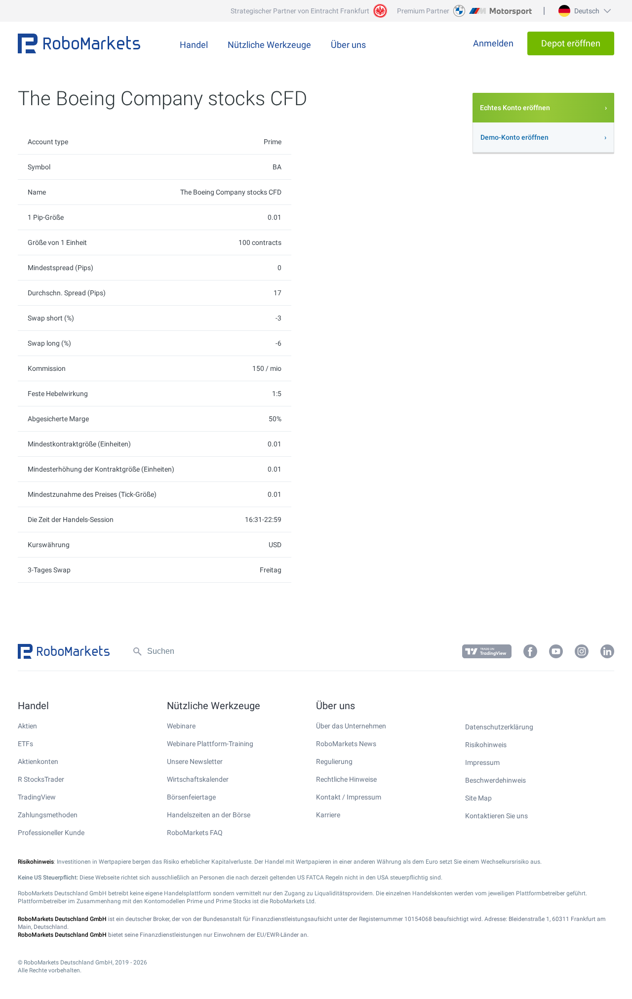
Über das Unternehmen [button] (351, 726)
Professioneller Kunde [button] (51, 833)
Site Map (478, 798)
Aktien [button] (27, 726)
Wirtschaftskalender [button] (198, 779)
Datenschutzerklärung (499, 727)
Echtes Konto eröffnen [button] (515, 108)
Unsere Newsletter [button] (195, 761)
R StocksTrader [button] (41, 779)
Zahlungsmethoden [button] (48, 815)
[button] (583, 11)
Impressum (482, 762)
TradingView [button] (37, 797)
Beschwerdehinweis (495, 780)
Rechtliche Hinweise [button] (346, 779)
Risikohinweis (486, 745)
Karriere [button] (328, 815)
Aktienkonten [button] (38, 761)
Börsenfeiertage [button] (191, 797)
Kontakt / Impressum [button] (348, 797)
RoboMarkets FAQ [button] (195, 833)
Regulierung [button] (334, 761)
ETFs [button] (25, 744)
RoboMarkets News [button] (346, 744)
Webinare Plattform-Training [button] (210, 744)
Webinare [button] (181, 726)
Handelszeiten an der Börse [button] (208, 815)
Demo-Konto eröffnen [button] (514, 137)
